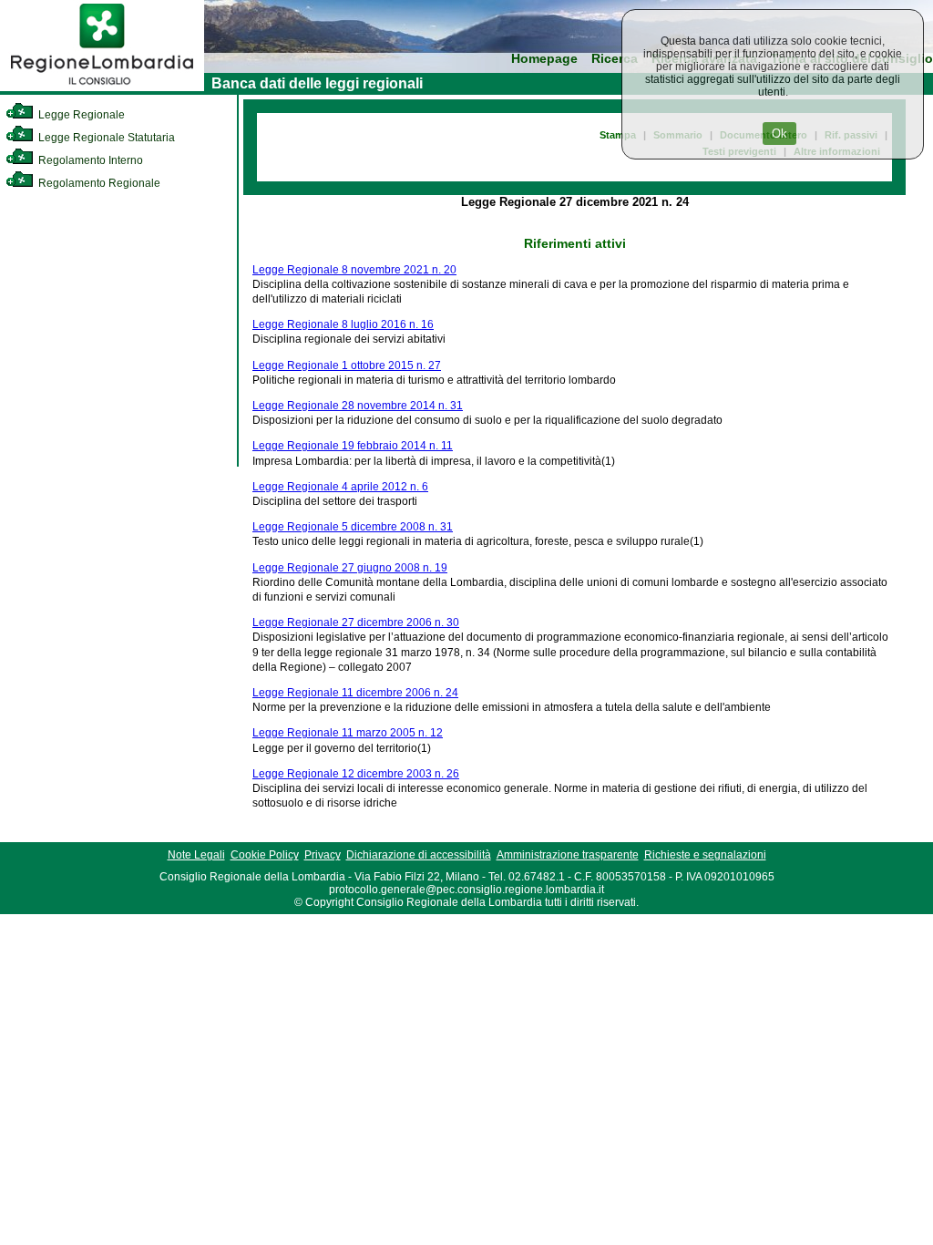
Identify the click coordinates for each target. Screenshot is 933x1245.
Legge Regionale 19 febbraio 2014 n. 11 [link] (352, 445)
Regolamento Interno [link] (89, 160)
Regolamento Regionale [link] (98, 183)
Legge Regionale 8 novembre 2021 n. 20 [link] (354, 269)
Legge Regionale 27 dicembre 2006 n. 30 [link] (355, 622)
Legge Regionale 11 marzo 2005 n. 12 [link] (347, 732)
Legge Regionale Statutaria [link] (105, 137)
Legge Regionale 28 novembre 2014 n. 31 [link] (357, 405)
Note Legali (196, 855)
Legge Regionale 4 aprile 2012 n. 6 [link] (340, 486)
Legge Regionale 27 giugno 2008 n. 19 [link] (349, 567)
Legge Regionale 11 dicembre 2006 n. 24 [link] (355, 692)
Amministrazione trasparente (568, 855)
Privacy (322, 855)
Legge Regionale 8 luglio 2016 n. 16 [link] (343, 324)
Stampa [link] (618, 134)
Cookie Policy (265, 855)
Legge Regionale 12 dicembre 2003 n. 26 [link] (355, 773)
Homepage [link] (544, 59)
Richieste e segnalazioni (705, 855)
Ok (779, 133)
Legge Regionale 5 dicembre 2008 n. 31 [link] (352, 526)
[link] (102, 87)
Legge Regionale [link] (80, 114)
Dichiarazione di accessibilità (418, 855)
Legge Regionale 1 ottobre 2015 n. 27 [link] (346, 365)
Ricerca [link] (614, 59)
